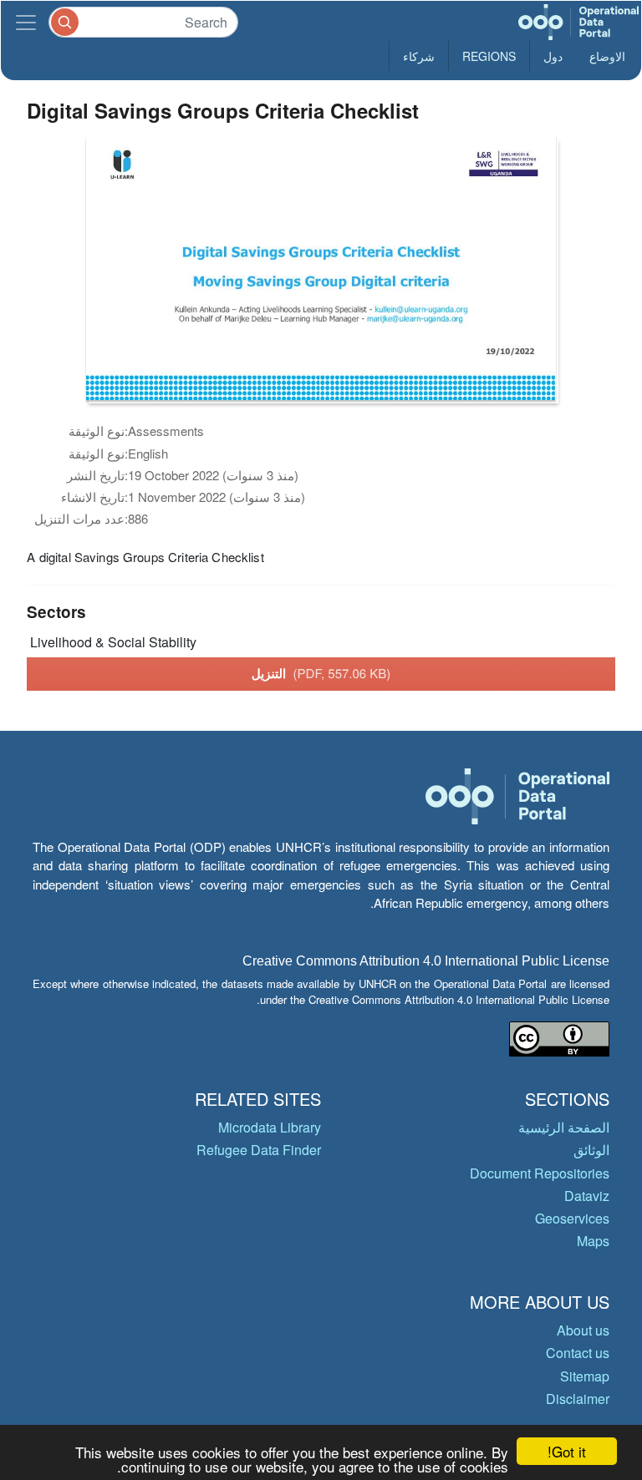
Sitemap (584, 1376)
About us (583, 1330)
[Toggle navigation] (25, 22)
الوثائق (591, 1149)
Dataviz (586, 1195)
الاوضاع (607, 56)
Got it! (567, 1451)
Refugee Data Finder (258, 1149)
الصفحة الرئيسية (563, 1127)
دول (553, 56)
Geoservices (572, 1218)
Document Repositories (539, 1173)
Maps (593, 1240)
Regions (489, 56)
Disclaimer (577, 1398)
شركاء (419, 56)
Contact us (577, 1352)
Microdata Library (269, 1127)
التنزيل (321, 673)
